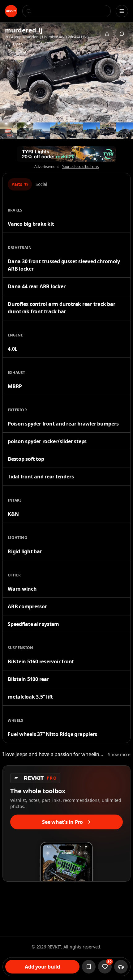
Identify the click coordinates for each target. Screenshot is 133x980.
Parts (19, 184)
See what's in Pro (62, 822)
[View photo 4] (41, 130)
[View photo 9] (124, 130)
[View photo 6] (74, 130)
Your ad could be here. (80, 166)
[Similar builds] (121, 967)
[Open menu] (122, 11)
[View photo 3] (25, 130)
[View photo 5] (58, 130)
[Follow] (89, 967)
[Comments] (122, 34)
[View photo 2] (8, 130)
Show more (119, 754)
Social (41, 184)
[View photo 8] (108, 130)
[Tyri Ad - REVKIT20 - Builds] (66, 154)
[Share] (107, 34)
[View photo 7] (91, 130)
